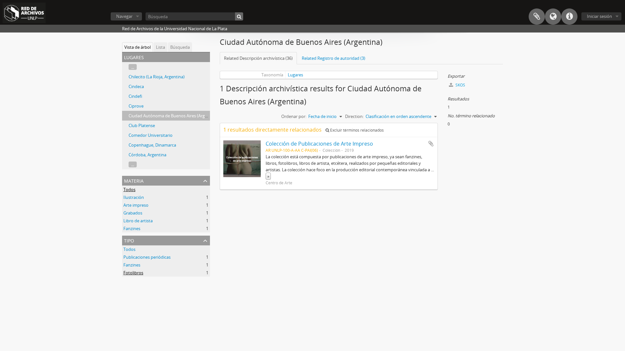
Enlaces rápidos (569, 16)
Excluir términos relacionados (356, 130)
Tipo (129, 240)
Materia (134, 180)
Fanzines (131, 228)
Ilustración (133, 197)
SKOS (459, 85)
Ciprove (136, 106)
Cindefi (135, 96)
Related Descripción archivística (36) (258, 58)
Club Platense (142, 125)
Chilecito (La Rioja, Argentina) (157, 77)
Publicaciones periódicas (147, 257)
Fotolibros (133, 273)
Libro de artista (138, 221)
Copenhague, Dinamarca (152, 145)
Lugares (295, 75)
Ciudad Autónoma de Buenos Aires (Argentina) (173, 116)
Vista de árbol (137, 47)
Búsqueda (180, 47)
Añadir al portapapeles (431, 143)
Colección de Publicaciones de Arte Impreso (319, 143)
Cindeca (136, 86)
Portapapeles (537, 16)
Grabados (132, 213)
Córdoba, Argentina (147, 155)
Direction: (354, 116)
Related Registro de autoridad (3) (333, 58)
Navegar (124, 16)
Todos (129, 189)
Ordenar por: (293, 116)
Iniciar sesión (599, 16)
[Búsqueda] (239, 16)
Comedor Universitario (151, 135)
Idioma (553, 16)
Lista (160, 47)
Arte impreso (135, 205)
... (132, 67)
